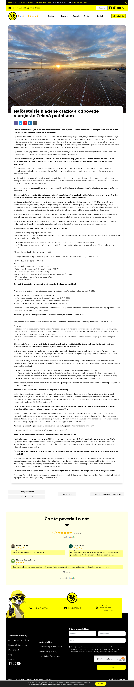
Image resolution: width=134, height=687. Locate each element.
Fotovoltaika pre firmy (48, 652)
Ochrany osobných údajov (102, 652)
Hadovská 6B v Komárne (61, 2)
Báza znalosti (13, 650)
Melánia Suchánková (25, 560)
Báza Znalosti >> (27, 497)
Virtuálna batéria (67, 494)
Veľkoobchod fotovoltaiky (49, 656)
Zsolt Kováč (79, 545)
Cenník (76, 16)
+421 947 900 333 (41, 608)
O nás (86, 16)
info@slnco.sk (74, 608)
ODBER (111, 667)
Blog (63, 16)
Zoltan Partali (22, 545)
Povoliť (100, 684)
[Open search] (124, 8)
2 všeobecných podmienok (42, 475)
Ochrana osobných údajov (19, 640)
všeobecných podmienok (32, 458)
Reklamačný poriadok (17, 645)
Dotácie (102, 8)
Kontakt (100, 16)
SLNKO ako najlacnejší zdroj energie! (107, 494)
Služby (51, 16)
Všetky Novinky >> (27, 492)
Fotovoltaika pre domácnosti (50, 647)
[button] (125, 2)
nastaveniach (79, 685)
